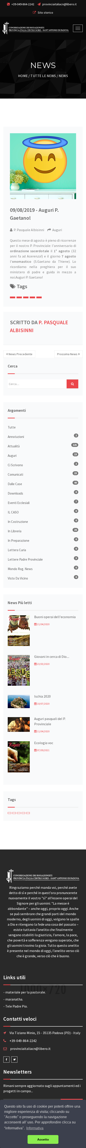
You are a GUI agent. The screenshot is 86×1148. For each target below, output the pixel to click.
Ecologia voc (43, 743)
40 (75, 482)
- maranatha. (13, 999)
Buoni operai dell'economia (55, 617)
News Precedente (20, 354)
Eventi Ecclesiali (19, 503)
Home (23, 76)
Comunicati (15, 474)
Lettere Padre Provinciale (25, 559)
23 (75, 473)
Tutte (12, 427)
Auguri (12, 455)
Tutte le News (43, 76)
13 (75, 454)
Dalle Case (15, 484)
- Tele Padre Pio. (15, 1006)
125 (75, 444)
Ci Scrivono (15, 465)
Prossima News (67, 354)
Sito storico (45, 12)
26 (75, 529)
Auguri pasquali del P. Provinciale (49, 721)
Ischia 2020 (42, 696)
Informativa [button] (34, 1128)
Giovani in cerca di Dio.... (51, 656)
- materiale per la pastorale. (24, 992)
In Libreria (14, 531)
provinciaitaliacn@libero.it (59, 4)
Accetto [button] (43, 1139)
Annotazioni (16, 437)
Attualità (14, 446)
